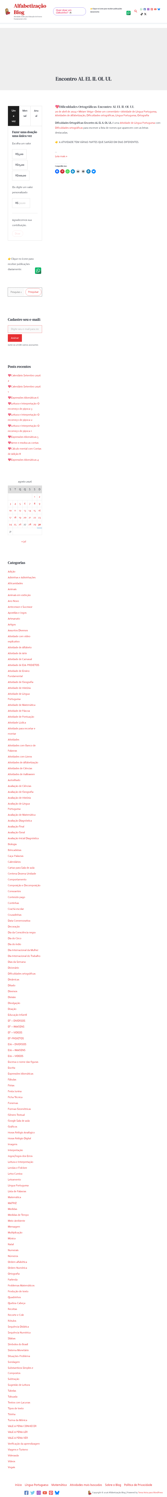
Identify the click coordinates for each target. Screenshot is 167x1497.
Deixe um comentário (107, 111)
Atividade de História (19, 688)
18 (15, 517)
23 (39, 517)
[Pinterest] (152, 9)
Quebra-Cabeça (16, 1303)
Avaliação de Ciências (19, 786)
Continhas (13, 903)
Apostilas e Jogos (17, 612)
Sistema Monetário (18, 1350)
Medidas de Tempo (18, 1215)
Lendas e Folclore (17, 1167)
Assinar (15, 338)
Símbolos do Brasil (18, 1344)
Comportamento (17, 879)
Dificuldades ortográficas (21, 973)
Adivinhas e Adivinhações (21, 577)
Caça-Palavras (15, 856)
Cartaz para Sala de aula (21, 867)
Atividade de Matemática (21, 705)
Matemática (14, 1197)
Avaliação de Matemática (21, 814)
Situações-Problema (19, 1356)
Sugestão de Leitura (19, 1385)
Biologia (12, 844)
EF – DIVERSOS (16, 1020)
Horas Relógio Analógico (21, 1132)
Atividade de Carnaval (20, 659)
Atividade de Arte (17, 653)
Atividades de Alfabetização (23, 762)
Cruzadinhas (14, 914)
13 (25, 510)
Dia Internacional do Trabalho (24, 956)
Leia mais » (61, 156)
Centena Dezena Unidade (22, 873)
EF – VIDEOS (15, 1032)
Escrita (11, 1067)
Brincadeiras (14, 850)
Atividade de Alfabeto (20, 647)
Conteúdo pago (16, 897)
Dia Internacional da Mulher (23, 950)
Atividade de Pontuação (21, 716)
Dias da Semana (17, 962)
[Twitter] (32, 1492)
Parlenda (12, 1279)
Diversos (12, 991)
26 (20, 524)
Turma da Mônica (17, 1420)
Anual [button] (36, 113)
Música (12, 1238)
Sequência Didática (18, 1326)
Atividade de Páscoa (19, 710)
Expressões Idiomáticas (20, 1073)
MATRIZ (12, 1203)
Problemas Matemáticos (21, 1285)
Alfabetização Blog (30, 9)
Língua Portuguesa (18, 1185)
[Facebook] (145, 9)
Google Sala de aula (19, 1120)
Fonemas (13, 1103)
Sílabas (11, 1338)
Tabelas (12, 1390)
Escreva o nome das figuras (23, 1062)
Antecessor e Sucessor (20, 607)
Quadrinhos (14, 1297)
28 (29, 524)
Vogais (11, 1467)
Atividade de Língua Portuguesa (138, 111)
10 (10, 510)
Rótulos (12, 1320)
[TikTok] (142, 14)
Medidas (12, 1209)
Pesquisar (33, 292)
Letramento (14, 1179)
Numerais (13, 1250)
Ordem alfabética (17, 1262)
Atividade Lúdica (17, 722)
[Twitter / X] (145, 14)
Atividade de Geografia (20, 682)
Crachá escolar (16, 909)
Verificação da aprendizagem (24, 1443)
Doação (12, 1009)
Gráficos (12, 1126)
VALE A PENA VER (18, 1437)
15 (35, 510)
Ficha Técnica (15, 1097)
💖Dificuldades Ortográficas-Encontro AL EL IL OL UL (94, 106)
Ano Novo (13, 601)
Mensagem (14, 1226)
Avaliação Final (16, 826)
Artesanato (14, 618)
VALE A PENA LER (18, 1432)
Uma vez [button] (14, 116)
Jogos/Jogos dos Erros (20, 1156)
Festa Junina (15, 1091)
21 (30, 517)
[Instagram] (148, 9)
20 (24, 517)
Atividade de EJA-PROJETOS (23, 665)
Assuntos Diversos (18, 630)
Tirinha (11, 1414)
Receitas (12, 1309)
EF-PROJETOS (16, 1038)
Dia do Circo (14, 938)
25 (15, 524)
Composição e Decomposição (24, 885)
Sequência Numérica (19, 1332)
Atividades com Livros (20, 756)
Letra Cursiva (15, 1173)
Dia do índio (14, 944)
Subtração (13, 1379)
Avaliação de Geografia (20, 792)
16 (39, 510)
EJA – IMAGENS (16, 1050)
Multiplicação (15, 1232)
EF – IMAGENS (16, 1026)
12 (20, 510)
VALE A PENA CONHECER (22, 1426)
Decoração (14, 926)
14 (30, 510)
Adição (11, 571)
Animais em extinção (19, 595)
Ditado (11, 985)
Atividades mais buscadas (86, 1485)
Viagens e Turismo (18, 1449)
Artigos (12, 624)
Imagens (12, 1144)
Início (18, 1485)
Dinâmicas (13, 979)
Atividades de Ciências (20, 768)
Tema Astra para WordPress (150, 1492)
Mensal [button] (24, 113)
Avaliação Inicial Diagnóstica (23, 838)
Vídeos (11, 1461)
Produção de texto (18, 1291)
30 (39, 524)
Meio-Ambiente (16, 1220)
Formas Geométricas (19, 1109)
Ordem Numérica (17, 1267)
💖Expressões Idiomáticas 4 (23, 459)
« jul (23, 541)
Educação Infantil (17, 1014)
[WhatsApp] (141, 9)
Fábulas (12, 1079)
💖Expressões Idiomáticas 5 (23, 437)
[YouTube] (155, 9)
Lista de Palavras (17, 1191)
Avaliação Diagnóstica (20, 820)
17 (10, 517)
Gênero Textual (16, 1115)
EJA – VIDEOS (15, 1056)
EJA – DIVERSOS (17, 1044)
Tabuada (12, 1396)
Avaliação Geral (16, 832)
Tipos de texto (16, 1408)
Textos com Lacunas (19, 1402)
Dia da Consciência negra (21, 932)
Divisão (12, 997)
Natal (11, 1244)
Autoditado (14, 780)
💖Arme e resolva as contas (23, 442)
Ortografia (14, 1273)
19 (20, 517)
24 (10, 524)
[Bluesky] (159, 9)
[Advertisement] (83, 55)
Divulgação (14, 1003)
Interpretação (15, 1150)
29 (34, 524)
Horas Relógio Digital (19, 1138)
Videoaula (13, 1455)
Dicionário (13, 967)
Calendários (14, 861)
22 (34, 517)
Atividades (13, 739)
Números (13, 1256)
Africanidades (15, 583)
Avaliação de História (19, 797)
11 (15, 510)
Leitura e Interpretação (20, 1162)
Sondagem (14, 1362)
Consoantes (14, 891)
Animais (12, 589)
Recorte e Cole (16, 1315)
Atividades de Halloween (21, 774)
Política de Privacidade (138, 1485)
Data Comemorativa (19, 920)
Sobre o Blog (113, 1485)
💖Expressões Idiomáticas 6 (23, 397)
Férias (11, 1085)
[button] (69, 11)
